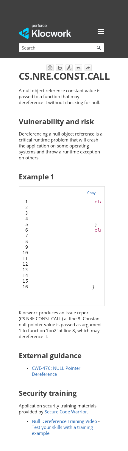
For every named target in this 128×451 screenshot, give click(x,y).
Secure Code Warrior (66, 412)
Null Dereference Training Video (64, 421)
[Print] (59, 67)
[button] (98, 47)
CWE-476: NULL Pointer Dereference (56, 371)
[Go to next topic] (88, 67)
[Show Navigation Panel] (101, 31)
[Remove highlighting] (69, 67)
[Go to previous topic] (78, 67)
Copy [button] (91, 192)
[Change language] (50, 67)
